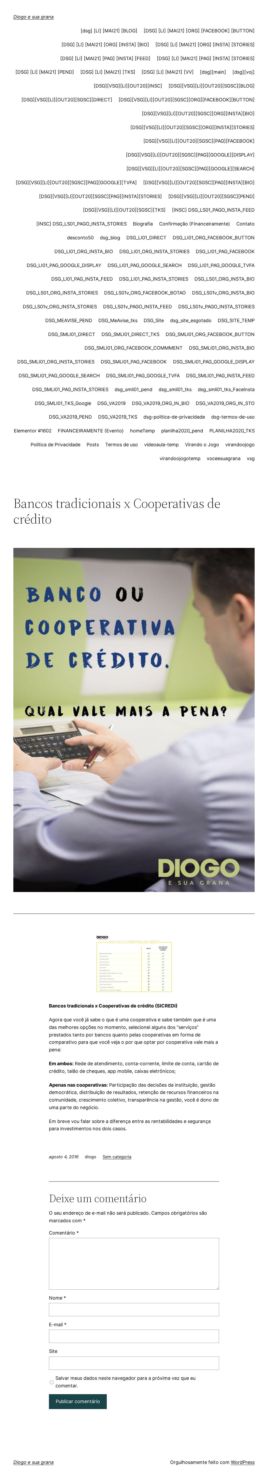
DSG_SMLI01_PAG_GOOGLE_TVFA (143, 375)
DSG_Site (154, 320)
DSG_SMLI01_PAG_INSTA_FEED (220, 375)
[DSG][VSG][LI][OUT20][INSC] (128, 86)
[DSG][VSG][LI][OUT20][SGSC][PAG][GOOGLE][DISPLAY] (190, 155)
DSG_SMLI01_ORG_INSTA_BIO (222, 348)
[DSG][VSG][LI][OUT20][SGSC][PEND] (211, 196)
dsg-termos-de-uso (233, 417)
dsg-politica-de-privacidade (174, 417)
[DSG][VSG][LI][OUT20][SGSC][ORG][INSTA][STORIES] (192, 127)
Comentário (64, 1233)
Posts (93, 444)
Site (53, 1351)
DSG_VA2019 (111, 403)
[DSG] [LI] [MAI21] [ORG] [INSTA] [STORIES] (205, 44)
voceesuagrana (224, 458)
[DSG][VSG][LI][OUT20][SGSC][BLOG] (212, 86)
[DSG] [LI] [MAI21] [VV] (168, 72)
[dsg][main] (213, 72)
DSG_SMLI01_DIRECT (71, 334)
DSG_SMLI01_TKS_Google (63, 403)
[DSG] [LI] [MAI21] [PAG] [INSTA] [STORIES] (206, 58)
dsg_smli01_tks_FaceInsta (226, 389)
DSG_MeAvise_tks (117, 320)
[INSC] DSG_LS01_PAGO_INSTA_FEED (213, 210)
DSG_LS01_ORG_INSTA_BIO (224, 279)
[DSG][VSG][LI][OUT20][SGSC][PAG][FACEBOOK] (199, 141)
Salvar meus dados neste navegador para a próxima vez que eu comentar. (125, 1381)
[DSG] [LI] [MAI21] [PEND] (44, 72)
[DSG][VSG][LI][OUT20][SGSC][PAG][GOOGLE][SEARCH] (190, 168)
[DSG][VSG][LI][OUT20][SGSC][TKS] (124, 210)
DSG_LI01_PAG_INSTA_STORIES (153, 279)
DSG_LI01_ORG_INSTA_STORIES (154, 251)
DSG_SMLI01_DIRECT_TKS (130, 334)
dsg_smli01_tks (175, 389)
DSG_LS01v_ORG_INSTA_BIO (223, 293)
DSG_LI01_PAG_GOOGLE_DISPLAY (64, 265)
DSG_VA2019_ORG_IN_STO (225, 403)
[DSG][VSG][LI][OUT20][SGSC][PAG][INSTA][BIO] (199, 182)
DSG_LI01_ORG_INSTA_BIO (83, 251)
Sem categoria (117, 1156)
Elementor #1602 (33, 430)
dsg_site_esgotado (190, 320)
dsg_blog (110, 237)
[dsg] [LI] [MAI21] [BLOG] (109, 30)
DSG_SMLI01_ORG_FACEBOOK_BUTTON (210, 334)
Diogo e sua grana (33, 17)
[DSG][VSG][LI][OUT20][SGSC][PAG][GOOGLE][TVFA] (76, 182)
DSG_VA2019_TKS (117, 417)
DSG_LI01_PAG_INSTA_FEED (82, 279)
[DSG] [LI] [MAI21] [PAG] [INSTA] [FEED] (105, 58)
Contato (245, 224)
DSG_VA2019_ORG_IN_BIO (160, 403)
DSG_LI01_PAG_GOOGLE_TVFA (221, 265)
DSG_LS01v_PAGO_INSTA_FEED (137, 306)
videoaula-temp (161, 444)
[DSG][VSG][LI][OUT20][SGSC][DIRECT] (66, 99)
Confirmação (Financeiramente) (194, 224)
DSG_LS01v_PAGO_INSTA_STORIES (216, 306)
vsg (251, 458)
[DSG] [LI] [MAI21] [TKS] (107, 72)
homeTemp (142, 430)
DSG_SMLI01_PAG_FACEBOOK (134, 361)
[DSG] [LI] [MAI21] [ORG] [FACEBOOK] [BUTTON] (199, 30)
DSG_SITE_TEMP (236, 320)
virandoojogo (240, 444)
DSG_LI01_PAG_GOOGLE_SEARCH (145, 265)
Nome (57, 1298)
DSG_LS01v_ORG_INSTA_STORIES (60, 306)
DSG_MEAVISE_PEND (68, 320)
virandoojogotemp (180, 458)
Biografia (143, 224)
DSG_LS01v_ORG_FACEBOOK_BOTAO (145, 293)
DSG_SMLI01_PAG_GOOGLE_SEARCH (59, 375)
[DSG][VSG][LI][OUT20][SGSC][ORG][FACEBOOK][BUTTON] (187, 99)
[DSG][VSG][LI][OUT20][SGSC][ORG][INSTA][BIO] (198, 113)
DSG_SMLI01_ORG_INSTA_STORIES (55, 361)
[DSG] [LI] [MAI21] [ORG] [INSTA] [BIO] (105, 44)
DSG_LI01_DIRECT (146, 237)
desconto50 (80, 237)
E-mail (57, 1324)
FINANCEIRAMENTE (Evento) (91, 430)
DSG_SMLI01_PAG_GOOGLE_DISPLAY (214, 361)
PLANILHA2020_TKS (232, 430)
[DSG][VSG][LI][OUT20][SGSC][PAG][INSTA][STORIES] (100, 196)
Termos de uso (121, 444)
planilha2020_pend (182, 430)
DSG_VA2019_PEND (70, 417)
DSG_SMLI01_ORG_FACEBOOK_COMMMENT (134, 348)
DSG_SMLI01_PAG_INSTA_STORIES (70, 389)
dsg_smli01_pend (133, 389)
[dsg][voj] (243, 72)
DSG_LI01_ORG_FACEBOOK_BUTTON (214, 237)
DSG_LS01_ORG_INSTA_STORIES (62, 293)
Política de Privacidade (55, 444)
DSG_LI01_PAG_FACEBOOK (225, 251)
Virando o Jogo (202, 444)
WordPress (243, 1462)
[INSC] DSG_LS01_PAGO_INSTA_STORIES (81, 224)
